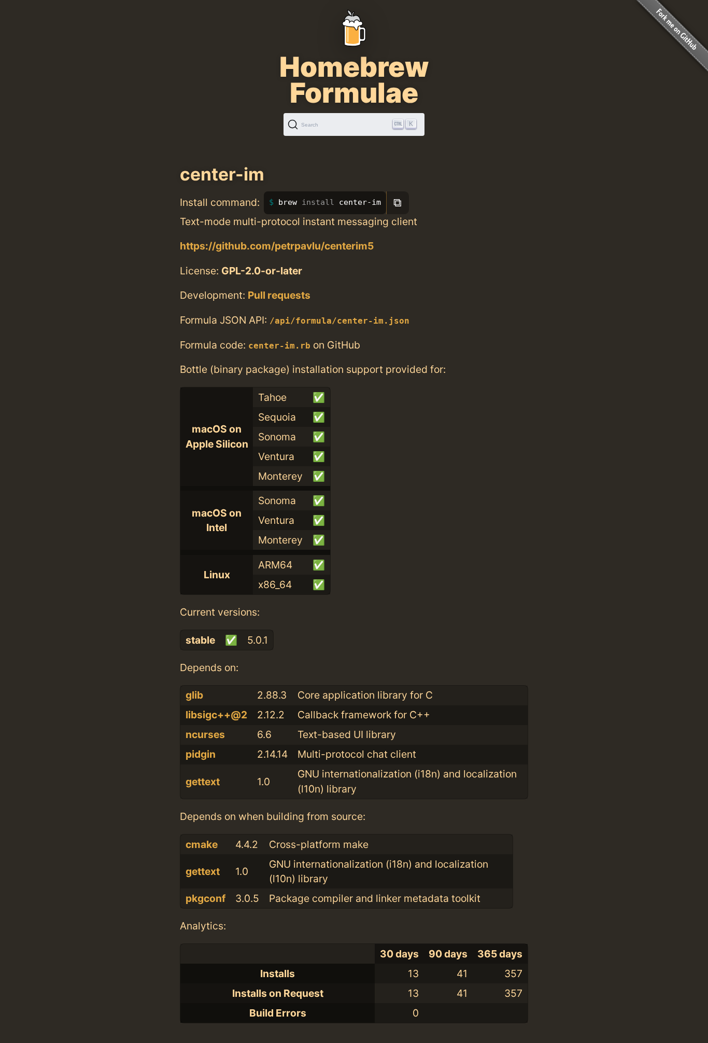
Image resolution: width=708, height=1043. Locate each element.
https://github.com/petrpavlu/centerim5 (277, 246)
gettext (203, 781)
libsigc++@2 (216, 714)
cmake (202, 844)
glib (194, 695)
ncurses (205, 734)
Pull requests (279, 295)
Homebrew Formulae (354, 79)
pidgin (201, 754)
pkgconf (205, 898)
